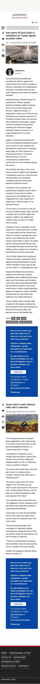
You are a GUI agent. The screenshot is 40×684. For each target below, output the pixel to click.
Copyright (23, 666)
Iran (13, 318)
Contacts (6, 657)
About (4, 653)
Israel (24, 318)
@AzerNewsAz (16, 382)
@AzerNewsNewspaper (20, 388)
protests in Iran (25, 322)
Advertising (19, 657)
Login (36, 22)
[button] (3, 33)
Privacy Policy (8, 666)
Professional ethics (20, 653)
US (18, 318)
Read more (18, 73)
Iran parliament (12, 322)
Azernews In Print (10, 662)
